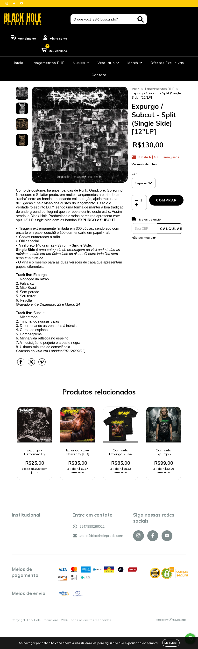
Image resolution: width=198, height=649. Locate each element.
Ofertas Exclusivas (167, 63)
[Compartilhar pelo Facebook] (21, 364)
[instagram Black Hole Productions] (7, 3)
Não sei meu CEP (144, 237)
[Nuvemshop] (171, 620)
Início (18, 63)
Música (79, 63)
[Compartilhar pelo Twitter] (32, 364)
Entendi (170, 642)
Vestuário (107, 63)
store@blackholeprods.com (101, 535)
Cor (134, 173)
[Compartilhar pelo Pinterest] (42, 364)
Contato (99, 75)
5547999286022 (92, 526)
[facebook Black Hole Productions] (14, 3)
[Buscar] (140, 19)
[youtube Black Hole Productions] (21, 3)
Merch (133, 63)
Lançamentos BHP (48, 63)
